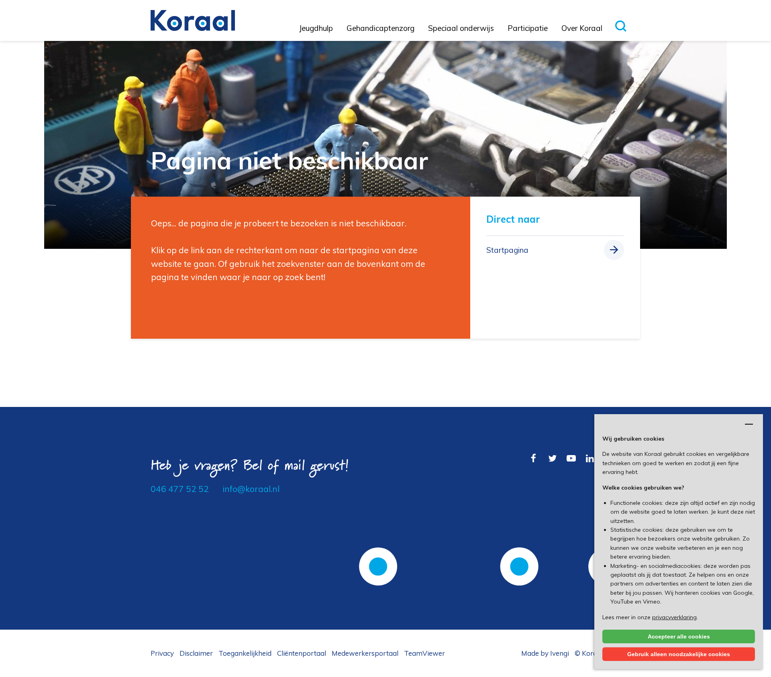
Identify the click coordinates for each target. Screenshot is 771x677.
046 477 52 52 (180, 489)
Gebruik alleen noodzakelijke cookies (678, 654)
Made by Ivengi (545, 653)
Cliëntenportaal (301, 653)
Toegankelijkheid (244, 653)
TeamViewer (424, 653)
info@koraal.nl (250, 489)
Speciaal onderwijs (461, 28)
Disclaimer (196, 653)
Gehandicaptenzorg (380, 28)
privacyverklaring (674, 617)
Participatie (528, 28)
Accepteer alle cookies (679, 636)
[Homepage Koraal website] (193, 20)
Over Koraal (581, 28)
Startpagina (507, 250)
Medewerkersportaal (365, 653)
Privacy (162, 653)
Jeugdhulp (316, 28)
